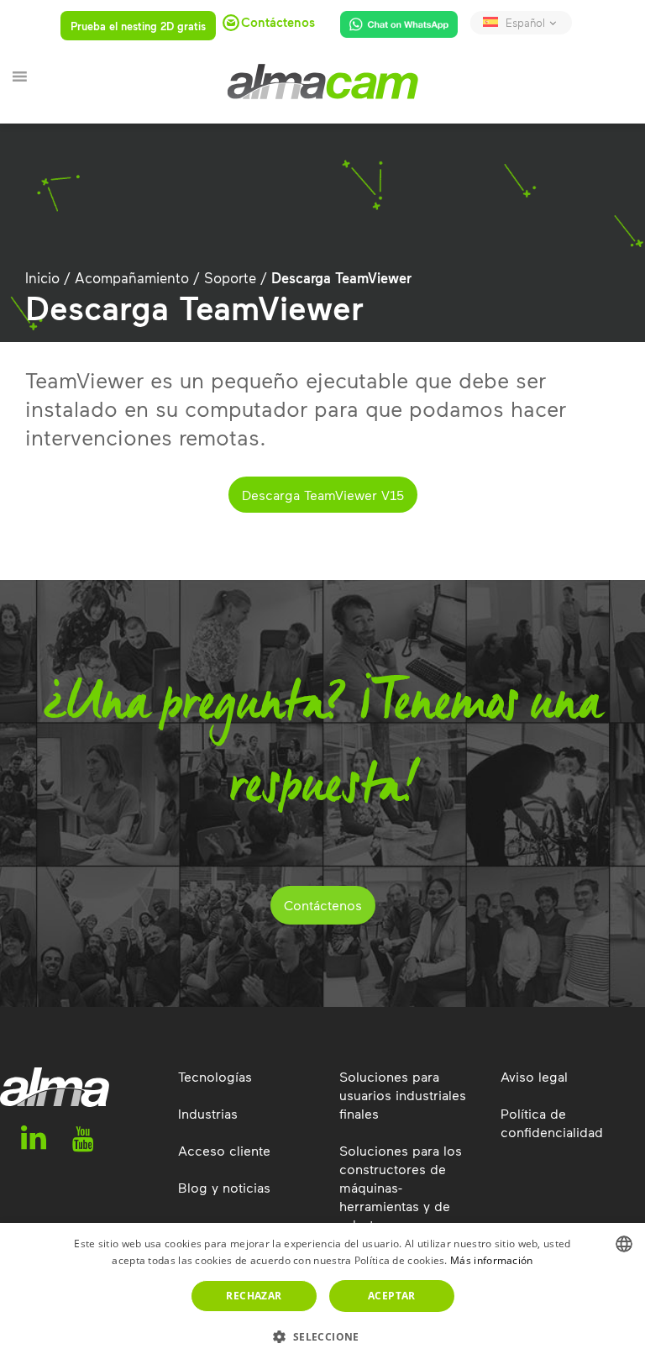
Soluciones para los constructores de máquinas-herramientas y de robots (400, 1187)
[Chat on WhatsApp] (393, 28)
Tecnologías (215, 1076)
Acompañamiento (132, 277)
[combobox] (624, 1244)
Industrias (208, 1113)
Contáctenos (323, 905)
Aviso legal (534, 1076)
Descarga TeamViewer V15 (323, 495)
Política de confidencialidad (552, 1122)
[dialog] (322, 1296)
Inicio (42, 277)
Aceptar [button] (392, 1295)
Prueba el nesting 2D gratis (138, 26)
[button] (322, 1337)
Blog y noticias (224, 1187)
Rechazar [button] (253, 1295)
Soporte (230, 277)
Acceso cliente (224, 1150)
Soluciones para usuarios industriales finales (402, 1094)
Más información (491, 1260)
